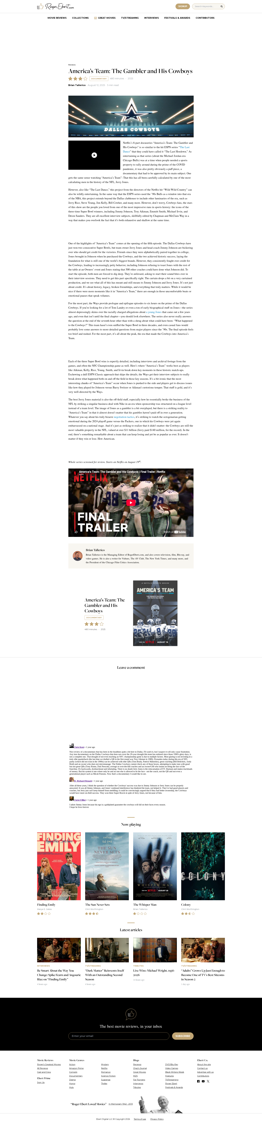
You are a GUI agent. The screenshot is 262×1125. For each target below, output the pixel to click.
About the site (204, 1064)
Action (72, 1064)
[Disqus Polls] (131, 708)
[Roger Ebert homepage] (55, 6)
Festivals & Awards (177, 18)
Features (169, 1076)
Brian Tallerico (77, 85)
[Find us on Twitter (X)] (208, 1081)
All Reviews (42, 1068)
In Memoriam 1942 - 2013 (121, 1104)
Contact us (202, 1068)
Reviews (71, 65)
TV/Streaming (130, 18)
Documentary (99, 79)
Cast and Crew (44, 1072)
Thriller (104, 1083)
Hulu (71, 1087)
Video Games (171, 1068)
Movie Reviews (57, 18)
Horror (72, 1083)
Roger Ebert (171, 1083)
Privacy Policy (157, 1119)
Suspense (105, 1080)
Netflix (104, 1068)
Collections (80, 18)
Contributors (205, 18)
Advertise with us (205, 1072)
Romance (106, 1072)
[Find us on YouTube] (203, 1081)
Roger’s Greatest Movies (49, 1064)
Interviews (151, 18)
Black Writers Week (174, 1072)
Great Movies (107, 18)
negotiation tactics (124, 417)
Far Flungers (139, 1080)
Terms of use (140, 1119)
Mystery (105, 1064)
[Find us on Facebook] (198, 1081)
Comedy (73, 1072)
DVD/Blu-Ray (171, 1064)
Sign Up (41, 1082)
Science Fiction (108, 1076)
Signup (182, 6)
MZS (135, 1076)
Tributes (137, 1087)
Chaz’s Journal (140, 1068)
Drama (72, 1080)
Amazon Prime (76, 1068)
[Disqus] (130, 776)
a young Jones (154, 312)
